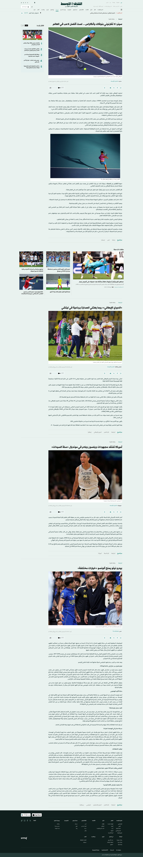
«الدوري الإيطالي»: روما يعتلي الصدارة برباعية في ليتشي (102, 13)
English (117, 2)
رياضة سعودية (119, 840)
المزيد (34, 9)
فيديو (48, 9)
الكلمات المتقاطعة (83, 840)
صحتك (76, 824)
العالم (95, 9)
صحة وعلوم (75, 9)
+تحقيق (111, 844)
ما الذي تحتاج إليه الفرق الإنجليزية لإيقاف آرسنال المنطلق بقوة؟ (31, 67)
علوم (76, 826)
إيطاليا (89, 432)
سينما (85, 828)
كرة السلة (106, 553)
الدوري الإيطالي (98, 432)
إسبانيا (103, 240)
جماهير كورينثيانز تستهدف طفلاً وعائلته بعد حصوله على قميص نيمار (101, 282)
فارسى (107, 2)
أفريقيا (112, 830)
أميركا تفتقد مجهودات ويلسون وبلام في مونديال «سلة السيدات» (86, 447)
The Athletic (116, 631)
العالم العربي (120, 824)
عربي (121, 2)
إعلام (85, 830)
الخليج (120, 826)
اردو (110, 2)
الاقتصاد (87, 9)
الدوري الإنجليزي (97, 805)
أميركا (100, 553)
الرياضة (57, 9)
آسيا (112, 828)
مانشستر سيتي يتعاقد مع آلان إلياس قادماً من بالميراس (31, 43)
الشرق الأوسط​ (100, 9)
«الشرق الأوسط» (114, 81)
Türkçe (113, 2)
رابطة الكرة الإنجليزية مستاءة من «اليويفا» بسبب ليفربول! (31, 55)
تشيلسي (88, 805)
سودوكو (84, 842)
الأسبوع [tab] (23, 25)
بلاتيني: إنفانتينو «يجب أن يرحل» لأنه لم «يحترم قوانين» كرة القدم (31, 49)
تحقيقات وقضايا (110, 842)
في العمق (52, 9)
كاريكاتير (102, 826)
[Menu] (121, 9)
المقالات (103, 824)
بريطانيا (82, 805)
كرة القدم (106, 432)
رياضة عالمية (111, 19)
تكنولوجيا (69, 9)
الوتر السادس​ (83, 826)
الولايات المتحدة (110, 824)
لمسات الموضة (57, 828)
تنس (108, 240)
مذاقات (58, 824)
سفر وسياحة (57, 826)
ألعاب (38, 9)
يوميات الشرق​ (63, 9)
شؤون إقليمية (119, 833)
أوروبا (112, 826)
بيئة (76, 828)
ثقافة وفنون (81, 9)
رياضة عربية (120, 842)
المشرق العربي (118, 830)
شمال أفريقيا (118, 828)
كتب (85, 824)
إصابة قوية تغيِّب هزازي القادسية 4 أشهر (60, 292)
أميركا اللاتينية (110, 833)
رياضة (113, 240)
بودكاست (43, 9)
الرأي (91, 9)
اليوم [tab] (26, 25)
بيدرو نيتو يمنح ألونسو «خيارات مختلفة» (100, 568)
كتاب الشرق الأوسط (100, 828)
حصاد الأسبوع (110, 840)
